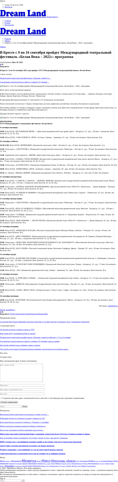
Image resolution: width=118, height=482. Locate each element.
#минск (58, 463)
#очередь (102, 463)
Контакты (8, 7)
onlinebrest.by (113, 306)
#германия (84, 461)
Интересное (9, 25)
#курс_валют (47, 463)
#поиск (2, 466)
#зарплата (12, 463)
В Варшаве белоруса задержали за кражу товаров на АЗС (22, 418)
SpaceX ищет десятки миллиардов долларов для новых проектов (27, 446)
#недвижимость (93, 463)
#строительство (53, 466)
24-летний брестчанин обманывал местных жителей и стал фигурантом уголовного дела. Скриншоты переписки (44, 322)
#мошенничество (77, 463)
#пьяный (24, 466)
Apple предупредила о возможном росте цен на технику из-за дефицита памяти (32, 454)
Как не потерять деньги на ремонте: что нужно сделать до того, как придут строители (34, 438)
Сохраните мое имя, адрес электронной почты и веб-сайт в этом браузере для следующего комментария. (43, 398)
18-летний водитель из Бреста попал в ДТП (17, 330)
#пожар (112, 463)
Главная (8, 21)
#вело (77, 461)
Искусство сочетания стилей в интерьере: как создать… (22, 430)
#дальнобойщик (107, 461)
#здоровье (18, 463)
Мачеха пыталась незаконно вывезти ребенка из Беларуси (23, 426)
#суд (60, 466)
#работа (30, 466)
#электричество (91, 466)
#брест (12, 310)
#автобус (7, 461)
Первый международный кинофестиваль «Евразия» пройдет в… (25, 78)
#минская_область (66, 463)
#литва (53, 463)
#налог (85, 463)
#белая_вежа (5, 310)
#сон (47, 466)
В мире (7, 23)
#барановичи (16, 461)
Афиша (3, 47)
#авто (2, 461)
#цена (79, 466)
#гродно (98, 461)
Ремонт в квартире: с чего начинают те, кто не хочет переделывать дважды (31, 450)
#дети (115, 461)
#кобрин (25, 463)
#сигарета (43, 466)
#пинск (107, 463)
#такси (63, 466)
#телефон (68, 466)
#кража (40, 463)
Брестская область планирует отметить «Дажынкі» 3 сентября (24, 422)
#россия (36, 466)
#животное (4, 463)
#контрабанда (33, 463)
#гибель (91, 461)
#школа (83, 466)
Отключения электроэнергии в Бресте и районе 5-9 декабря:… (24, 82)
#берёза (39, 461)
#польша (9, 466)
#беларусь (29, 460)
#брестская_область (63, 460)
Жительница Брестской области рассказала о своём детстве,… (24, 414)
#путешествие (18, 466)
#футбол (74, 466)
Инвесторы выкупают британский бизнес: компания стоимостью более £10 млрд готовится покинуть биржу (45, 434)
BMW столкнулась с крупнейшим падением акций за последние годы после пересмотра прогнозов (41, 442)
